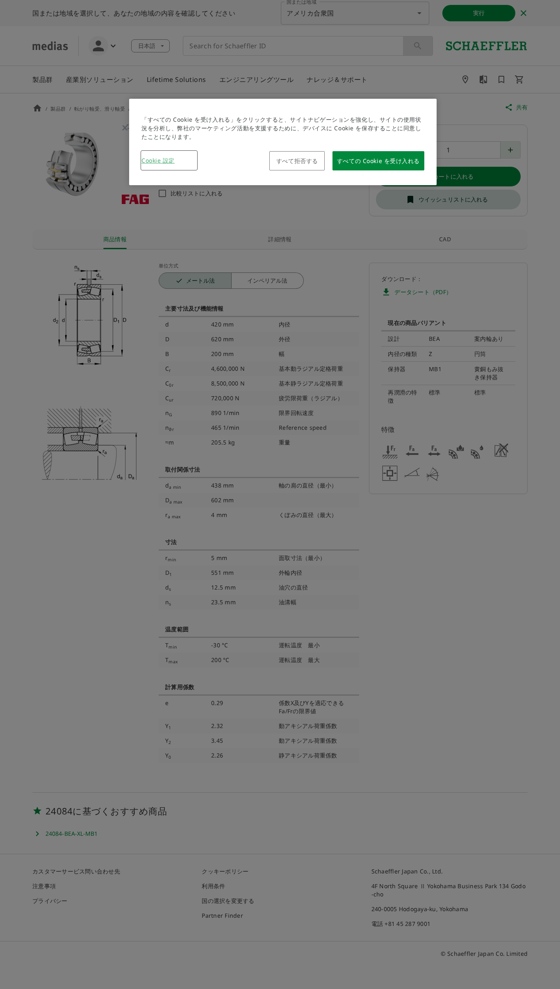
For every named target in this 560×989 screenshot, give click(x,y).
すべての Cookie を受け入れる (378, 161)
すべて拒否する (297, 161)
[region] (283, 142)
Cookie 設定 (158, 160)
